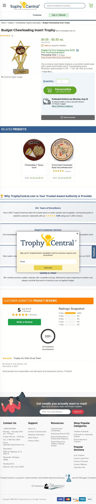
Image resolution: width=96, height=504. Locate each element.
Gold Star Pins (79, 467)
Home (3, 23)
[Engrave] (60, 90)
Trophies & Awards (81, 431)
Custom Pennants (81, 461)
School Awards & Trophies (80, 440)
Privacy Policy (33, 441)
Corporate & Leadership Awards (83, 435)
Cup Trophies (79, 455)
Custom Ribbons (80, 464)
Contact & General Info (37, 432)
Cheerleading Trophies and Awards (28, 23)
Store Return (33, 438)
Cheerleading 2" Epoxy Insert (34, 166)
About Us (31, 429)
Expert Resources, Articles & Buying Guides (58, 444)
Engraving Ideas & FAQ (60, 434)
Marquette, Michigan (11, 457)
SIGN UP (77, 412)
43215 (63, 104)
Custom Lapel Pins (81, 458)
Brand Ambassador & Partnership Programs (59, 438)
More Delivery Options (62, 106)
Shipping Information (36, 435)
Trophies (11, 23)
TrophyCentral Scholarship (56, 430)
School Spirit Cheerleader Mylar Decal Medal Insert (62, 166)
